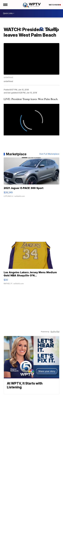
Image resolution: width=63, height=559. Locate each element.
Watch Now (54, 5)
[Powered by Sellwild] (54, 332)
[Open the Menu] (5, 4)
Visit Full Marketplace (49, 154)
